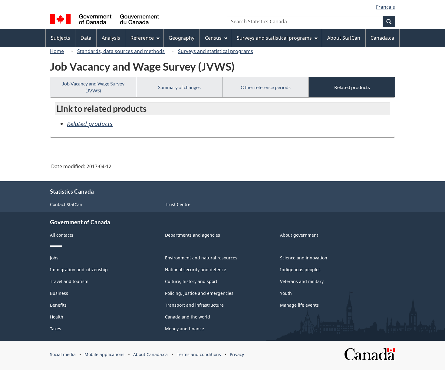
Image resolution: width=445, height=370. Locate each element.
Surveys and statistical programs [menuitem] (274, 38)
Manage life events (299, 305)
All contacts (61, 235)
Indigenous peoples (300, 269)
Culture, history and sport (191, 281)
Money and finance (184, 329)
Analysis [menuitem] (111, 38)
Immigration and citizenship (79, 269)
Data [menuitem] (86, 38)
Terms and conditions (199, 354)
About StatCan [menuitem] (343, 38)
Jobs (54, 258)
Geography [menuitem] (181, 38)
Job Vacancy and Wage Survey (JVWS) (93, 87)
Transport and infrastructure (194, 305)
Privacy (237, 354)
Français (385, 7)
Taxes (55, 329)
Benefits (58, 305)
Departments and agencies (192, 235)
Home (57, 51)
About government (299, 235)
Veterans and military (302, 281)
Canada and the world (187, 317)
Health (56, 317)
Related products (352, 87)
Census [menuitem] (213, 38)
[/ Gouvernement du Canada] (104, 20)
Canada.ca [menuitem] (382, 38)
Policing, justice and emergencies (199, 293)
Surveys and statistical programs (215, 51)
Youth (286, 293)
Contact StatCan (66, 204)
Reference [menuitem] (142, 38)
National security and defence (195, 269)
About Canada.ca (150, 354)
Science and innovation (303, 258)
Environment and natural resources (201, 258)
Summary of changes (179, 87)
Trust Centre (177, 204)
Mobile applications (104, 354)
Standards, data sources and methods (121, 51)
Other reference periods (266, 87)
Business (59, 293)
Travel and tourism (69, 281)
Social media (63, 354)
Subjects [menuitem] (60, 38)
